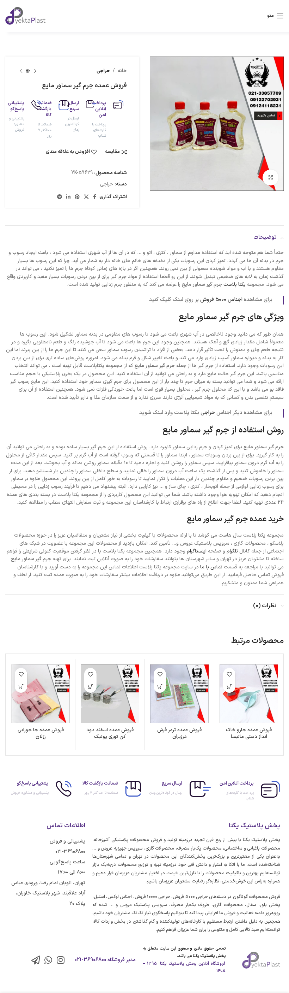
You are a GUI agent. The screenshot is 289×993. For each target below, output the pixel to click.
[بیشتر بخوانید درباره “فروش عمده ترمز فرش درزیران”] (160, 686)
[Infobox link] (113, 119)
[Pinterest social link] (77, 197)
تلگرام (232, 551)
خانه (122, 71)
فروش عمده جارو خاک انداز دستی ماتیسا (249, 733)
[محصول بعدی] (21, 71)
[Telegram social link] (59, 197)
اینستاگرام (197, 551)
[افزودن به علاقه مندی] (229, 674)
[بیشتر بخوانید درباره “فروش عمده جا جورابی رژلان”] (21, 686)
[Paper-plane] (36, 960)
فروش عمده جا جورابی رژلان (41, 733)
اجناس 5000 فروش (221, 300)
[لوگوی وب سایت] (25, 15)
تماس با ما (211, 567)
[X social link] (86, 197)
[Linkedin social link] (68, 197)
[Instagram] (60, 960)
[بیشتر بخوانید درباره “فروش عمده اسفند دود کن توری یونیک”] (90, 686)
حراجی (103, 71)
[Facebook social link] (94, 197)
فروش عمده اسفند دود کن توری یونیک (110, 733)
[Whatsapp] (48, 960)
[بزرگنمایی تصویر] (270, 177)
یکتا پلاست (234, 284)
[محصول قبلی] (35, 71)
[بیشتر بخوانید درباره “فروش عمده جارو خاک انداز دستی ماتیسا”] (229, 686)
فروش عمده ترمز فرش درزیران (179, 733)
